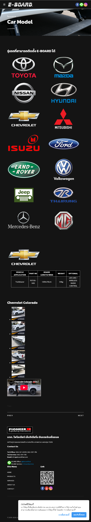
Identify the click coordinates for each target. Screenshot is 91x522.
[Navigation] (4, 4)
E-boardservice (28, 464)
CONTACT (10, 489)
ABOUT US (11, 485)
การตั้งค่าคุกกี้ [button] (64, 515)
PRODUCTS (11, 476)
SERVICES (10, 480)
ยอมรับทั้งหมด (79, 515)
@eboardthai (26, 461)
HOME (9, 472)
